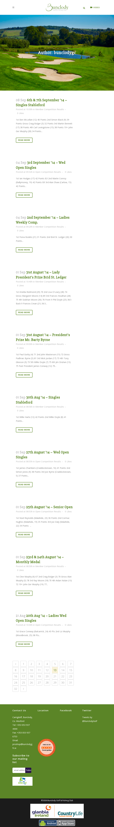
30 (62, 682)
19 (39, 676)
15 (70, 670)
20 (47, 676)
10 (31, 670)
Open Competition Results (48, 172)
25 (23, 682)
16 (15, 676)
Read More (24, 140)
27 (39, 682)
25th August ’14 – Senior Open (49, 507)
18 (31, 676)
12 (47, 670)
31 (70, 682)
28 (47, 682)
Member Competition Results (49, 109)
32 (15, 689)
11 (39, 670)
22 (62, 676)
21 (54, 676)
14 (62, 670)
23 (70, 676)
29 (54, 682)
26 (31, 682)
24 (15, 682)
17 (23, 676)
